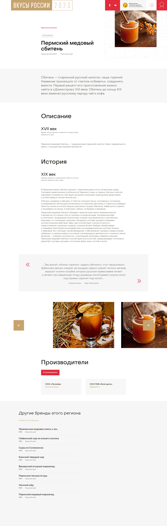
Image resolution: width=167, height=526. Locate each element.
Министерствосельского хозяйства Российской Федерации (128, 6)
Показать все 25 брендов (29, 420)
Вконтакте (115, 5)
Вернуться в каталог (49, 28)
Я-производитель (50, 372)
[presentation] (19, 325)
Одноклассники (110, 5)
